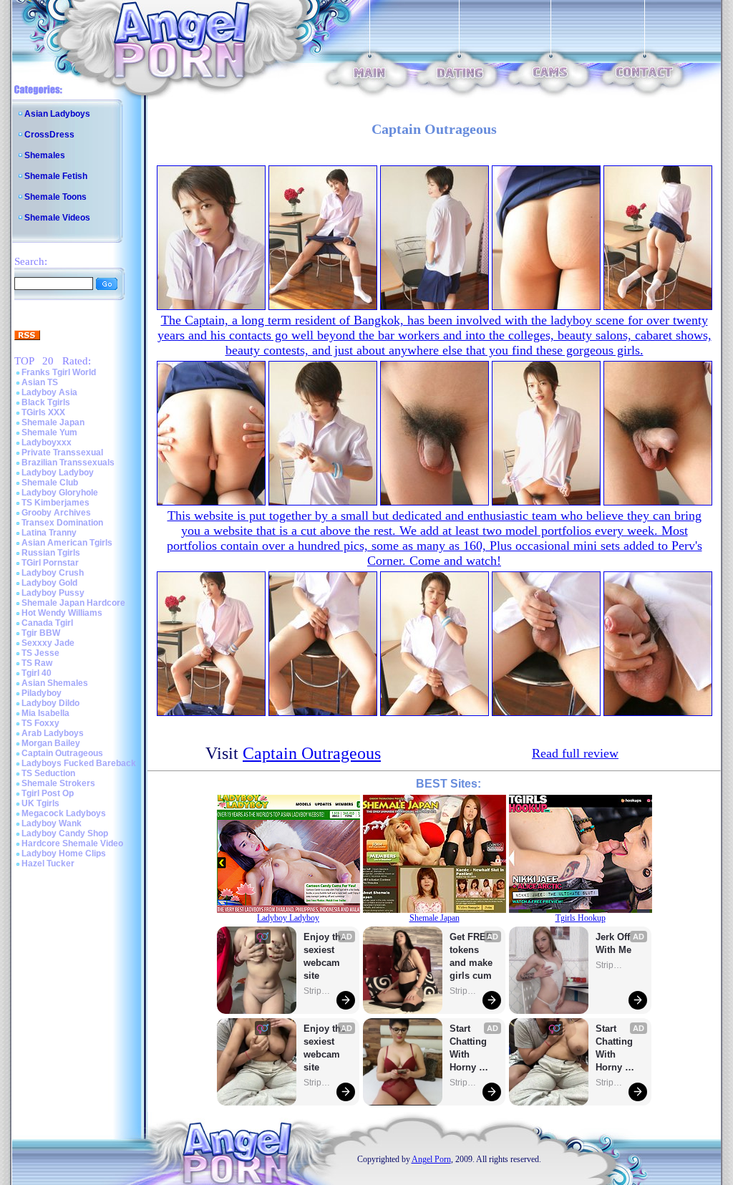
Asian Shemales (54, 683)
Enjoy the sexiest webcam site (325, 956)
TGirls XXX (43, 412)
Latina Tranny (49, 533)
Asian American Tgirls (66, 543)
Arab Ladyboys (52, 733)
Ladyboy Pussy (52, 593)
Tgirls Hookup (580, 918)
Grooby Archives (56, 513)
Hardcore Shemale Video (72, 843)
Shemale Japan (52, 422)
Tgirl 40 (36, 673)
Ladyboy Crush (52, 573)
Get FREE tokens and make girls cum (471, 956)
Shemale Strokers (58, 783)
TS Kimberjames (55, 503)
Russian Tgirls (50, 553)
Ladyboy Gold (49, 583)
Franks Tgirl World (58, 372)
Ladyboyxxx (46, 442)
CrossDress (49, 135)
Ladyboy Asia (49, 392)
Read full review (575, 753)
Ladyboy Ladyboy (57, 473)
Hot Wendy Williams (61, 613)
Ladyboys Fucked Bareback (78, 763)
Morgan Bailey (50, 743)
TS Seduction (48, 773)
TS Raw (36, 663)
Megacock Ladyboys (63, 813)
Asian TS (39, 382)
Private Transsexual (62, 453)
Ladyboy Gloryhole (59, 493)
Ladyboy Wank (51, 823)
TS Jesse (40, 653)
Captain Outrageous (62, 753)
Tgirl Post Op (47, 793)
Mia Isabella (45, 713)
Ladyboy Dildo (50, 703)
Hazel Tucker (47, 863)
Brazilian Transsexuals (68, 463)
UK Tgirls (40, 803)
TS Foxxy (40, 723)
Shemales (44, 155)
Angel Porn (431, 1159)
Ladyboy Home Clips (63, 853)
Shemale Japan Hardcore (73, 603)
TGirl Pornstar (50, 563)
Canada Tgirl (47, 623)
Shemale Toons (55, 197)
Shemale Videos (57, 218)
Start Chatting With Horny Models (470, 1048)
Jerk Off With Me (614, 943)
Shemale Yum (49, 432)
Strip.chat (318, 991)
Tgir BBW (40, 633)
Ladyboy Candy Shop (64, 833)
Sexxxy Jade (47, 643)
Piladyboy (41, 693)
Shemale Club (49, 483)
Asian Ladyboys (57, 114)
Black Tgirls (45, 402)
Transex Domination (62, 523)
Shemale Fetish (55, 176)
